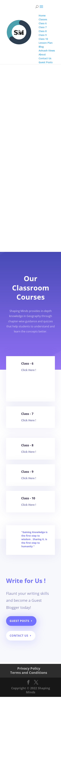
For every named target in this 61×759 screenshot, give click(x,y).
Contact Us (19, 635)
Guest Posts (19, 621)
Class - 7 (27, 414)
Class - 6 (27, 363)
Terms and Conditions (28, 672)
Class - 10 (28, 498)
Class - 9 (27, 472)
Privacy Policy (28, 668)
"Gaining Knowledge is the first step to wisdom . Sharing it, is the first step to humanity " (34, 539)
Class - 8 (27, 445)
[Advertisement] (30, 95)
